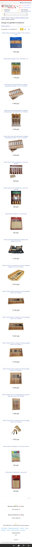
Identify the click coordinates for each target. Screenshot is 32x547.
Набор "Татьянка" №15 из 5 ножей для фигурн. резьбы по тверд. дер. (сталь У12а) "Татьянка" (16, 395)
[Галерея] (25, 29)
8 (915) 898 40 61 (7, 525)
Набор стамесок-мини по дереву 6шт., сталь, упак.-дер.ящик (16, 162)
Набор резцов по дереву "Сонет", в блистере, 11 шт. (16, 58)
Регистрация (28, 2)
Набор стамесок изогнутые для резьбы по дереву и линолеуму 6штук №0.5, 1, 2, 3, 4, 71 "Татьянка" (16, 137)
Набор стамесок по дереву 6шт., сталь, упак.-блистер (16, 446)
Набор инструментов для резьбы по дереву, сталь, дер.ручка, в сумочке (16, 240)
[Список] (29, 29)
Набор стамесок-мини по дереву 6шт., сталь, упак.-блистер (16, 188)
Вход (22, 2)
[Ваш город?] (1, 2)
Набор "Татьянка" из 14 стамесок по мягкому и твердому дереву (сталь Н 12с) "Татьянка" (16, 266)
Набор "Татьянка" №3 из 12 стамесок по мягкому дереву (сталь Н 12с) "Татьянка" (16, 343)
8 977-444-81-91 (27, 5)
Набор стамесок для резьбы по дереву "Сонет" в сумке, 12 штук (16, 33)
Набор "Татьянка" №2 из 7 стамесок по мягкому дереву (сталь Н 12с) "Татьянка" (16, 369)
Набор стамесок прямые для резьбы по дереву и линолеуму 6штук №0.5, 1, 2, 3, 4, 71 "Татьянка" (16, 85)
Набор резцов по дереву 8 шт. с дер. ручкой (16, 472)
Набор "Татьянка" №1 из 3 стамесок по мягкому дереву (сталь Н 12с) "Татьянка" (16, 421)
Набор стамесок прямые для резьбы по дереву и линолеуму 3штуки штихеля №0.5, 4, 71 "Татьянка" (16, 111)
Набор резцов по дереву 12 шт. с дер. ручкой (16, 213)
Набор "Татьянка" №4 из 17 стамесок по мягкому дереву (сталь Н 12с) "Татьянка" (16, 317)
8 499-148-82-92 (16, 518)
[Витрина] (21, 29)
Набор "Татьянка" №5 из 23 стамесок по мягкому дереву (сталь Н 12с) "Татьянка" (16, 292)
